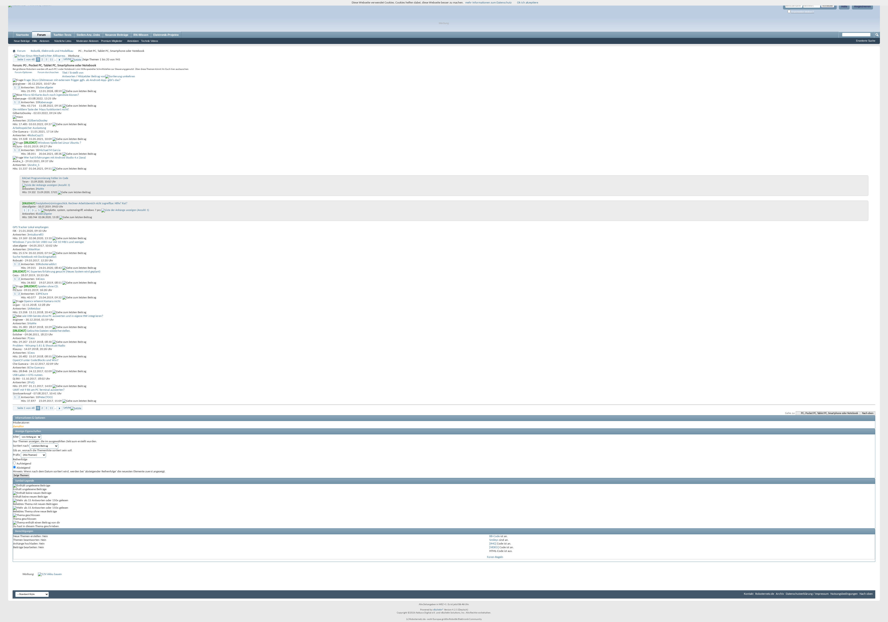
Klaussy (17, 349)
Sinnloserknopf (22, 393)
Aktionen (44, 41)
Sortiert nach (21, 445)
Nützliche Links (62, 41)
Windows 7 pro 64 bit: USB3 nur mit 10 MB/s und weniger (48, 242)
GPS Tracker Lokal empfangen (31, 227)
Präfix (16, 454)
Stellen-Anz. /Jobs (88, 35)
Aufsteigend (23, 463)
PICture (17, 146)
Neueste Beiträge (116, 35)
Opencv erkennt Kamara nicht (42, 301)
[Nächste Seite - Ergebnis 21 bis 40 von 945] (59, 60)
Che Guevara (20, 131)
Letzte (67, 59)
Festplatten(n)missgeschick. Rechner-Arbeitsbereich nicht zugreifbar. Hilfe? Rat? (81, 203)
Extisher (17, 334)
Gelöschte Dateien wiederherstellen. (49, 330)
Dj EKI (16, 378)
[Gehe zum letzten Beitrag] (79, 91)
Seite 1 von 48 (26, 59)
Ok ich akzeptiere (527, 2)
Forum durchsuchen (48, 72)
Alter (16, 436)
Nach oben (867, 413)
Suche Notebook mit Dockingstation (34, 256)
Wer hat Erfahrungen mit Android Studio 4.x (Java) (55, 157)
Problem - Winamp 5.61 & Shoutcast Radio (39, 345)
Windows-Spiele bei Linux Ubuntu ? (59, 142)
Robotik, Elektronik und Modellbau (52, 51)
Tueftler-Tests (62, 35)
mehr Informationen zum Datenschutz (488, 2)
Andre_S (18, 161)
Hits (80, 76)
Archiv (780, 593)
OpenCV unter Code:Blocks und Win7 (36, 360)
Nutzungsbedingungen (844, 593)
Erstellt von (76, 72)
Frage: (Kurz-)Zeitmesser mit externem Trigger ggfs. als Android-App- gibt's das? (72, 80)
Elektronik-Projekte (166, 35)
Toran (25, 181)
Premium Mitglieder (111, 41)
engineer (18, 319)
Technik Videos (149, 41)
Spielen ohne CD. (48, 286)
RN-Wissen (140, 35)
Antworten (68, 76)
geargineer (19, 83)
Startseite (22, 35)
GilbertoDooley (22, 113)
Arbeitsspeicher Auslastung (29, 128)
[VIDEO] (494, 547)
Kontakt (748, 593)
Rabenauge (19, 98)
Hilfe (844, 6)
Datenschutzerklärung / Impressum (807, 593)
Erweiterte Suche (865, 40)
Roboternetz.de (764, 593)
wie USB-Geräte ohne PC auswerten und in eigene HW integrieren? (62, 316)
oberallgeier (29, 206)
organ (16, 304)
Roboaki (18, 260)
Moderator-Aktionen (87, 41)
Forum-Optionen (23, 72)
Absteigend (23, 467)
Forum (41, 35)
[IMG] (492, 543)
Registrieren (862, 6)
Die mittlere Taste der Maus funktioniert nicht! (41, 109)
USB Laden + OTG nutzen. (28, 375)
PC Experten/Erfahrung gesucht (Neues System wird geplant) (63, 271)
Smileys (493, 540)
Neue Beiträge (22, 41)
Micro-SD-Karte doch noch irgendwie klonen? (51, 94)
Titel (64, 72)
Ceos (15, 275)
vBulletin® (438, 610)
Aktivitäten (133, 41)
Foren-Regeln (495, 557)
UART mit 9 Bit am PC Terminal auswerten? (39, 389)
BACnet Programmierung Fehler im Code (45, 178)
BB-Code (494, 536)
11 (51, 59)
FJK (14, 230)
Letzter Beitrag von (94, 76)
